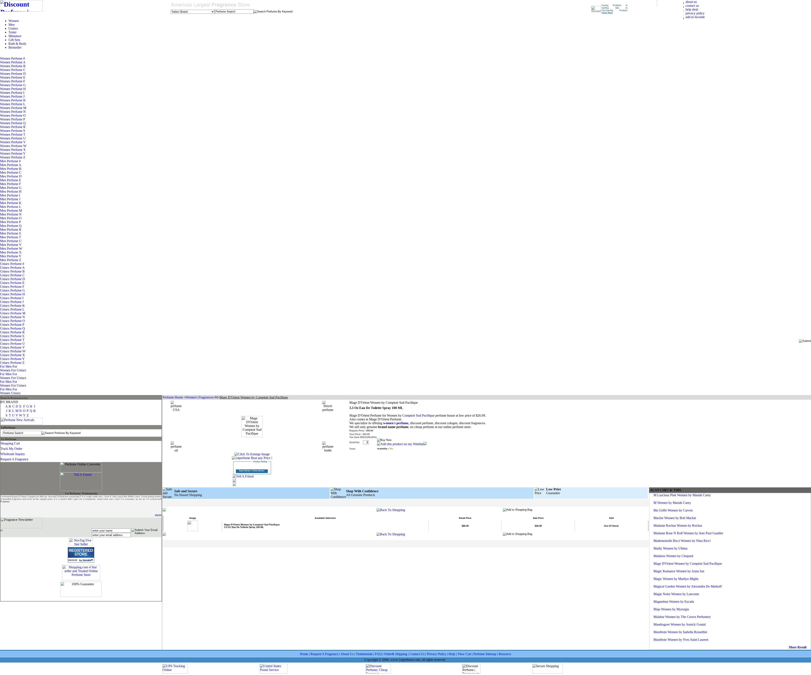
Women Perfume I (12, 92)
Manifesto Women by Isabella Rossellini (680, 632)
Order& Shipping (395, 654)
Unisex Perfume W (13, 351)
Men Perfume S (10, 233)
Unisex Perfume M (12, 313)
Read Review (245, 470)
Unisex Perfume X (12, 355)
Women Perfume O (13, 115)
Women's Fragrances (199, 397)
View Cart (464, 654)
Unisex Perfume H (12, 294)
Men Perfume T (10, 237)
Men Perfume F (10, 184)
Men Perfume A (10, 165)
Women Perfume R (13, 127)
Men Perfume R (10, 229)
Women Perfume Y (12, 153)
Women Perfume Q (13, 123)
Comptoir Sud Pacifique (418, 415)
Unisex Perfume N (12, 317)
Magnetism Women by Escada (673, 601)
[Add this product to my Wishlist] (400, 444)
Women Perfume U (13, 138)
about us (691, 2)
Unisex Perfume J (12, 302)
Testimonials (364, 654)
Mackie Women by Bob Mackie (674, 518)
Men (11, 24)
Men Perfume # (10, 161)
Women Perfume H (13, 89)
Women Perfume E (12, 77)
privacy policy (695, 13)
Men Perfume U (11, 241)
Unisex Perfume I (11, 298)
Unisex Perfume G (12, 290)
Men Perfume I (10, 195)
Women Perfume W (13, 146)
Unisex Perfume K (12, 305)
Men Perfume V (11, 245)
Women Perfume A (12, 62)
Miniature (14, 36)
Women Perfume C (13, 70)
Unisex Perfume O (12, 321)
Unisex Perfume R (12, 332)
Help (452, 654)
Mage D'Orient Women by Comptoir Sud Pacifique (687, 563)
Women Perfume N (13, 111)
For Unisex (18, 370)
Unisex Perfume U (12, 343)
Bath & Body (17, 43)
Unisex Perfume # (12, 264)
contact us (692, 5)
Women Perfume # (12, 58)
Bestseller (14, 47)
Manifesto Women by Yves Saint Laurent (680, 639)
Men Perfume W (11, 248)
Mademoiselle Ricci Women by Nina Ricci (681, 541)
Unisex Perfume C (12, 275)
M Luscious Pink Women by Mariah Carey (682, 495)
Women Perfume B (13, 66)
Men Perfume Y (10, 256)
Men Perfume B (10, 168)
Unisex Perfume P (12, 324)
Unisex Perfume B (12, 271)
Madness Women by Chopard (673, 556)
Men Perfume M (11, 210)
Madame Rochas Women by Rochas (677, 525)
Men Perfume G (11, 188)
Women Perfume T (12, 134)
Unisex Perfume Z (12, 362)
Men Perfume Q (11, 226)
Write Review (258, 470)
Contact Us (417, 654)
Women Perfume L (12, 104)
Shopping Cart (10, 443)
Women (13, 21)
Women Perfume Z (12, 157)
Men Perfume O (11, 218)
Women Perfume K (13, 100)
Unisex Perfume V (12, 347)
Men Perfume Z (10, 260)
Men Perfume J (10, 199)
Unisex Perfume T (12, 340)
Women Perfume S (12, 130)
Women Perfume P (12, 119)
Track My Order (11, 448)
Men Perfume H (11, 191)
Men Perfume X (11, 252)
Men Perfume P (10, 222)
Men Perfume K (11, 203)
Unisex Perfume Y (12, 359)
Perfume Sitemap (485, 654)
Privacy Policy (436, 654)
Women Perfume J (12, 96)
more (158, 515)
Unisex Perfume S (12, 336)
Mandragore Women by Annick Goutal (679, 624)
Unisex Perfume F (12, 286)
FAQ (378, 654)
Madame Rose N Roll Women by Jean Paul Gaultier (688, 533)
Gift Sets (14, 40)
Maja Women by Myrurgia (671, 609)
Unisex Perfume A (12, 267)
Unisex (13, 28)
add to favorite (695, 17)
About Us (347, 654)
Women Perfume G (13, 85)
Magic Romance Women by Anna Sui (678, 571)
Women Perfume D (13, 73)
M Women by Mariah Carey (672, 503)
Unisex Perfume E (12, 283)
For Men (6, 366)
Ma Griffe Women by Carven (673, 510)
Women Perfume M (13, 108)
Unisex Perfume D (12, 279)
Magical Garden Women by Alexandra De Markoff (687, 586)
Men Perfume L (10, 207)
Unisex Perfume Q (12, 328)
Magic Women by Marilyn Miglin (675, 579)
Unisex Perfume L (12, 309)
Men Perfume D (11, 176)
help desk (692, 9)
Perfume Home (173, 397)
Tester (12, 32)
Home (304, 654)
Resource (505, 654)
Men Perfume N (11, 214)
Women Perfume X (13, 149)
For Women (8, 368)
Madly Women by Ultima (670, 548)
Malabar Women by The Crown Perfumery (682, 617)
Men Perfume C (10, 172)
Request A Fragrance (14, 459)
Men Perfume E (10, 180)
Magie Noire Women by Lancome (676, 594)
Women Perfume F (12, 81)
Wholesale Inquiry (12, 454)
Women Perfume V (13, 142)
